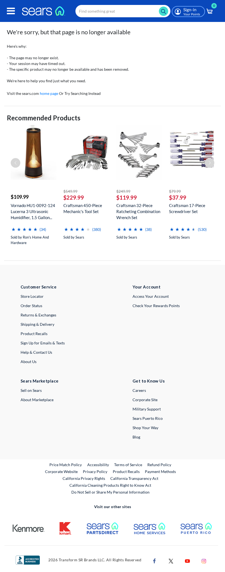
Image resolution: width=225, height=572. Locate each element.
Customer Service (39, 286)
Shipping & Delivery (37, 324)
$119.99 (126, 197)
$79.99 (175, 191)
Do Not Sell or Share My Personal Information (110, 492)
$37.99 (177, 197)
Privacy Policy (95, 471)
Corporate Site (145, 399)
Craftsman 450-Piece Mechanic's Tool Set (82, 208)
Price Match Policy (65, 464)
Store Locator (32, 296)
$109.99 (20, 197)
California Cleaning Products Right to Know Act (110, 485)
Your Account (147, 286)
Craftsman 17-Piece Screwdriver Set (187, 208)
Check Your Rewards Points (156, 305)
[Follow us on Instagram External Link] (203, 560)
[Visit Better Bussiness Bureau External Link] (28, 559)
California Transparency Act (134, 478)
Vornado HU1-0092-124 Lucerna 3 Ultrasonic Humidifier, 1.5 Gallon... (33, 211)
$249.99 (123, 191)
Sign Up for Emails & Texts (43, 343)
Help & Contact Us (36, 352)
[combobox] (122, 11)
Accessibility (98, 464)
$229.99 (73, 197)
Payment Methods (160, 471)
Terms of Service (128, 464)
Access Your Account (151, 296)
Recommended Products (43, 118)
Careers (139, 390)
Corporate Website (61, 471)
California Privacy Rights (84, 478)
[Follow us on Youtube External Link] (187, 560)
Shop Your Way (145, 427)
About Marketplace (37, 399)
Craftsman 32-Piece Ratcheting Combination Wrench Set (138, 211)
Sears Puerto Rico (148, 418)
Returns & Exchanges (38, 315)
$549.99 (70, 191)
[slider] (24, 227)
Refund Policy (159, 464)
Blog (136, 437)
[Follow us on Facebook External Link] (154, 560)
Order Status (31, 305)
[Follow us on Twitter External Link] (170, 560)
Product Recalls (34, 333)
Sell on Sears (31, 390)
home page (49, 93)
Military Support (147, 409)
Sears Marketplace (40, 380)
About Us (28, 361)
